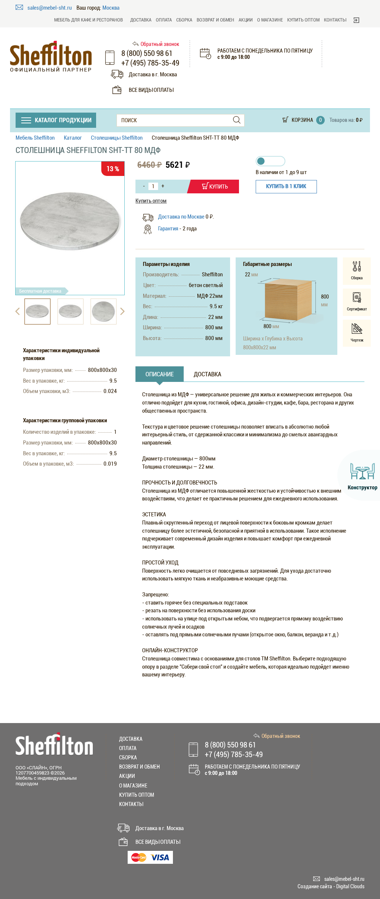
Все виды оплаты (151, 90)
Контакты (335, 20)
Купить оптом (303, 20)
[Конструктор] (358, 475)
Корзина (302, 120)
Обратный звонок (160, 44)
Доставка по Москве (182, 216)
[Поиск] (236, 120)
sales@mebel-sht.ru (50, 7)
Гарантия (168, 228)
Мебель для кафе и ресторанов (88, 20)
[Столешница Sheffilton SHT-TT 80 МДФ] (70, 222)
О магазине (270, 20)
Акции (246, 20)
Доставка (140, 20)
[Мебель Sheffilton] (51, 56)
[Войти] (356, 20)
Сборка (184, 20)
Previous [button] (17, 311)
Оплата (164, 20)
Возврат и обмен (215, 20)
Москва (110, 8)
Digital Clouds (350, 886)
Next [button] (122, 311)
